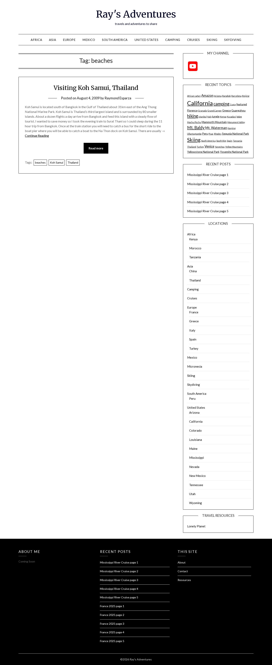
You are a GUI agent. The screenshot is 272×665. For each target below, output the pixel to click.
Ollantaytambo (194, 133)
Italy (209, 116)
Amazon (207, 96)
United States (147, 39)
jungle (215, 116)
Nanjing (232, 128)
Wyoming (195, 503)
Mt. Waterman (216, 128)
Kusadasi (231, 116)
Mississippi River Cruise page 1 (207, 175)
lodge (239, 116)
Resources (184, 580)
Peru (205, 133)
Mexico (88, 39)
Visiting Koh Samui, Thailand (96, 88)
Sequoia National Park (235, 133)
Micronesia (194, 366)
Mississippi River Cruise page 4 (207, 202)
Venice (209, 146)
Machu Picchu (194, 122)
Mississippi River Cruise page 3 (207, 193)
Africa (36, 39)
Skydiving (232, 39)
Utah (192, 494)
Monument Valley (236, 122)
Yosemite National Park (234, 151)
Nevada (194, 467)
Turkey (200, 146)
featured (241, 104)
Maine (193, 448)
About (182, 562)
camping (221, 103)
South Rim (221, 140)
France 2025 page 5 (112, 641)
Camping (172, 39)
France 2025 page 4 (112, 632)
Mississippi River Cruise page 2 (207, 184)
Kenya (223, 116)
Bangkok (226, 96)
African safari (194, 96)
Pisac (210, 133)
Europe (69, 39)
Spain (229, 140)
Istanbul (203, 116)
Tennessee (196, 485)
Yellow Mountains (234, 146)
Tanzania (237, 140)
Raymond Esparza (118, 98)
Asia (52, 39)
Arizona (218, 96)
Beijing (245, 96)
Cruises (193, 39)
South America (115, 39)
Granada (202, 110)
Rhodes (217, 133)
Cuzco (233, 104)
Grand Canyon (214, 110)
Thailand (73, 162)
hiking (192, 115)
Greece (226, 110)
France (193, 312)
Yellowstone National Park (203, 151)
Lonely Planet (196, 526)
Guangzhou (238, 110)
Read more (96, 148)
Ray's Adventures (136, 14)
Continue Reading (37, 135)
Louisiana (195, 439)
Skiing (212, 39)
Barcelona (236, 96)
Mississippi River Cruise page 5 (207, 211)
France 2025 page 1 (112, 606)
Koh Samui (56, 162)
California (200, 103)
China (193, 271)
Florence (192, 110)
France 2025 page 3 (112, 623)
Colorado (195, 430)
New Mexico (197, 476)
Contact (183, 571)
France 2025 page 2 (112, 615)
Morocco (195, 248)
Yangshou (220, 146)
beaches (40, 162)
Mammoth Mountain (214, 122)
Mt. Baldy (196, 127)
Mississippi (196, 457)
